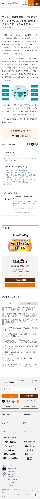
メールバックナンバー (21, 275)
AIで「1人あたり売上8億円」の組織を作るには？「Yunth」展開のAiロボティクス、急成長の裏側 (20, 309)
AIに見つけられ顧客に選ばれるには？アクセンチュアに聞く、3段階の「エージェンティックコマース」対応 (21, 322)
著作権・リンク (12, 468)
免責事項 (10, 474)
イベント (26, 431)
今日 (11, 303)
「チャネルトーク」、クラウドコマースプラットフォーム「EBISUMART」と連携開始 (20, 181)
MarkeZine (6, 414)
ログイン (21, 285)
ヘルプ (10, 466)
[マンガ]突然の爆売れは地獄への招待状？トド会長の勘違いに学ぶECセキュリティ (21, 335)
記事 (24, 423)
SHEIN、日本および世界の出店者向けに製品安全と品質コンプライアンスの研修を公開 (20, 176)
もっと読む (7, 184)
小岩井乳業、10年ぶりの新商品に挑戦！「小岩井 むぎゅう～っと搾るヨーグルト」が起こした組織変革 (21, 315)
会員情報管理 (11, 471)
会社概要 (10, 477)
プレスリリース (10, 156)
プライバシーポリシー (14, 482)
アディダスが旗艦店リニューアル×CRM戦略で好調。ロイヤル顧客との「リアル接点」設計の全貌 (21, 365)
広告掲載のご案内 (10, 406)
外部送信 (10, 485)
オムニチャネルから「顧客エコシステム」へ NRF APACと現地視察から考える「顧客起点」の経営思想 (21, 341)
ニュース (5, 423)
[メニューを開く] (3, 3)
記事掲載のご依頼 (29, 406)
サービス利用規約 (12, 479)
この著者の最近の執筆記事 (21, 212)
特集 (3, 431)
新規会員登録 (20, 280)
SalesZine (26, 414)
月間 (29, 303)
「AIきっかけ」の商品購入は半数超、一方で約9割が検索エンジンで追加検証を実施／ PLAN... (20, 171)
